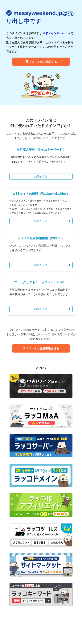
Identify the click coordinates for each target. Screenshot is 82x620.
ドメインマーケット (58, 33)
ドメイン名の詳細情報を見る (41, 348)
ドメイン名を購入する (43, 61)
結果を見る (41, 176)
